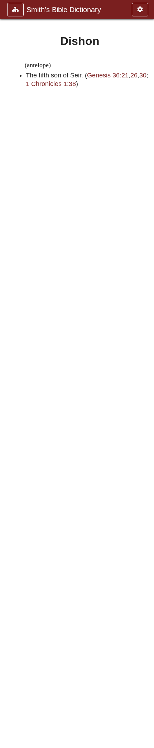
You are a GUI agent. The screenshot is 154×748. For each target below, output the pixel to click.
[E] (146, 374)
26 (134, 75)
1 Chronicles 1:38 (51, 83)
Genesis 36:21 (108, 75)
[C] (8, 374)
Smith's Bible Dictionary (64, 10)
